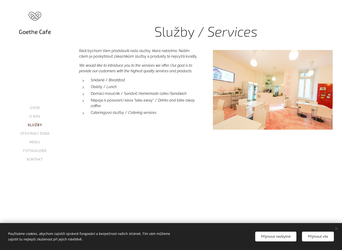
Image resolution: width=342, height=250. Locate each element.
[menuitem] (34, 108)
